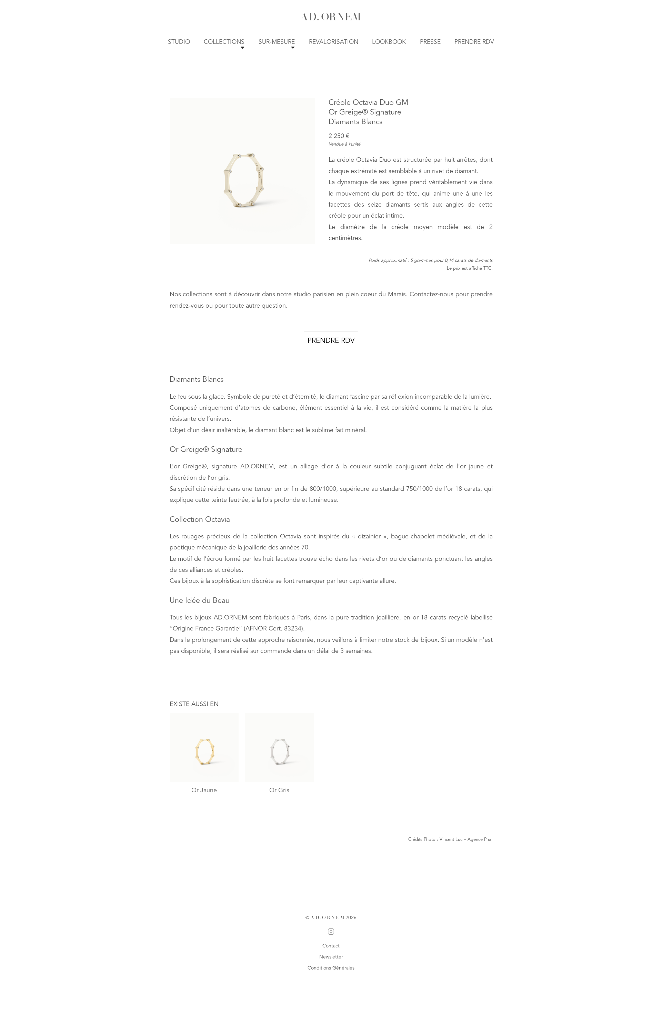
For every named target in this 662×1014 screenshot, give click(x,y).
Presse (430, 42)
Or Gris (279, 790)
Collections (224, 42)
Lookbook (389, 42)
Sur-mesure (277, 42)
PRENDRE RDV (331, 341)
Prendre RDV (474, 42)
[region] (242, 171)
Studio (179, 42)
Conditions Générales (331, 968)
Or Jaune (204, 790)
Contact (331, 946)
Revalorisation (333, 42)
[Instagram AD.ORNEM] (331, 933)
